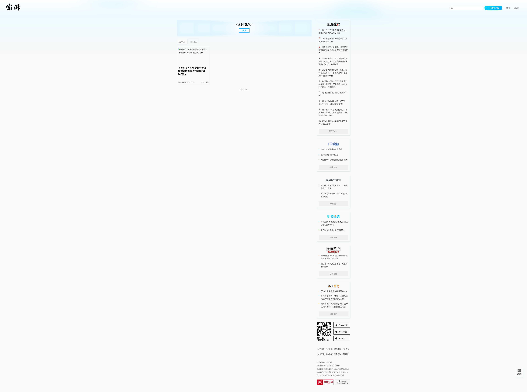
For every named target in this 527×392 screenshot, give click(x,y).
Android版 (343, 325)
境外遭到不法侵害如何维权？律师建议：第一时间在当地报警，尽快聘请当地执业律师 (333, 112)
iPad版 (342, 338)
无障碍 (516, 8)
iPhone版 (343, 332)
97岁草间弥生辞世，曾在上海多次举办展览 (334, 195)
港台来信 (181, 83)
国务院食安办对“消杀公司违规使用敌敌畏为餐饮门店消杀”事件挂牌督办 (333, 50)
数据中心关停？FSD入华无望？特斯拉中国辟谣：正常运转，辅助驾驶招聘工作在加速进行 (333, 84)
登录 (508, 8)
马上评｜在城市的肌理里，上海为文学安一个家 (334, 186)
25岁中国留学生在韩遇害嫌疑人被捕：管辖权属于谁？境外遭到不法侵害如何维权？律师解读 (333, 61)
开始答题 (333, 274)
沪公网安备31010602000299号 (328, 366)
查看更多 (333, 167)
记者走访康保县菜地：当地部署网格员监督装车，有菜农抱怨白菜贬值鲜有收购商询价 (333, 73)
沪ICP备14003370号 (324, 362)
